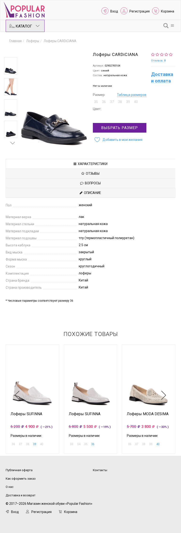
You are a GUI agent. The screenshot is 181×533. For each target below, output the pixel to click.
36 (93, 444)
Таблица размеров (131, 95)
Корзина (167, 11)
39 (34, 444)
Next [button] (12, 143)
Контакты (100, 470)
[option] (10, 65)
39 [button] (128, 102)
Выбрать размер (119, 128)
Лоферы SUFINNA (26, 414)
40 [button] (136, 102)
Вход (114, 11)
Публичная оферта (19, 470)
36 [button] (104, 102)
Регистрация (139, 11)
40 (158, 444)
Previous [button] (12, 50)
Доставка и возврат (21, 495)
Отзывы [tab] (91, 173)
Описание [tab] (91, 193)
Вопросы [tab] (92, 183)
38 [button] (120, 102)
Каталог (23, 26)
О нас (9, 487)
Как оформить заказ (21, 478)
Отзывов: (158, 60)
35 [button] (96, 102)
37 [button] (112, 102)
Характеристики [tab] (91, 164)
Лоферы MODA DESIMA (148, 414)
